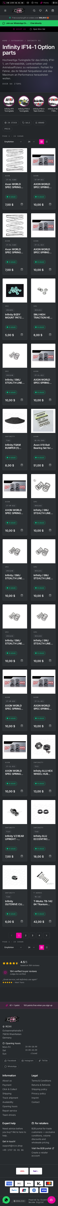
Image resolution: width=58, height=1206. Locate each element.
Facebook (12, 1060)
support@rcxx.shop (12, 1145)
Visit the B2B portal (41, 1148)
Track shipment (10, 1097)
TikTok (45, 1060)
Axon (7, 176)
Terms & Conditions (41, 1080)
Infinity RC (34, 40)
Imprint (35, 1097)
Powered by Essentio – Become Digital (40, 1201)
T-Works (38, 893)
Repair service (9, 1110)
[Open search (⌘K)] (34, 10)
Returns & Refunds (41, 1085)
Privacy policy (39, 1093)
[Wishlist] (40, 10)
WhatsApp (12, 1066)
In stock (12, 123)
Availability (7, 1102)
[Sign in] (46, 10)
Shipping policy (39, 1089)
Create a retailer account (40, 1154)
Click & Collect (9, 1089)
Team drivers (9, 1115)
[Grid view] (41, 141)
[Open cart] (53, 10)
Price (7, 129)
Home (4, 40)
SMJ (7, 306)
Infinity (10, 436)
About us (7, 1080)
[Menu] (5, 10)
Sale (27, 123)
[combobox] (13, 141)
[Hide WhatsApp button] (12, 1202)
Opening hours (9, 1106)
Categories (17, 40)
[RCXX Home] (19, 10)
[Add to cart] (22, 204)
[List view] (46, 141)
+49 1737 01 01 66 (13, 1150)
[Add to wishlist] (23, 151)
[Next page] (46, 935)
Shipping (6, 1093)
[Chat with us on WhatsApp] (6, 1200)
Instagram (29, 1060)
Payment (6, 1085)
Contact (36, 1102)
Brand (41, 123)
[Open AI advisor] (51, 1200)
